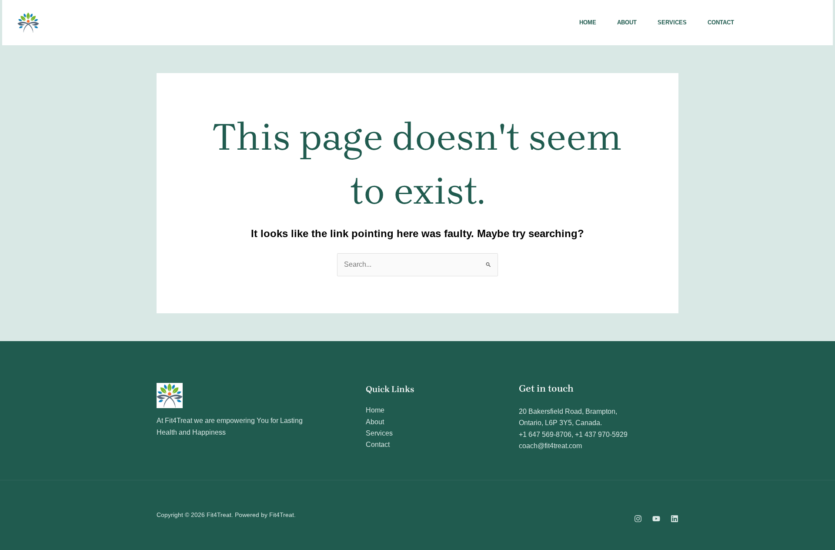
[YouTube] (656, 519)
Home (587, 22)
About (627, 22)
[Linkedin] (674, 519)
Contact (721, 22)
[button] (785, 23)
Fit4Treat (74, 22)
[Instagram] (638, 519)
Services (672, 22)
